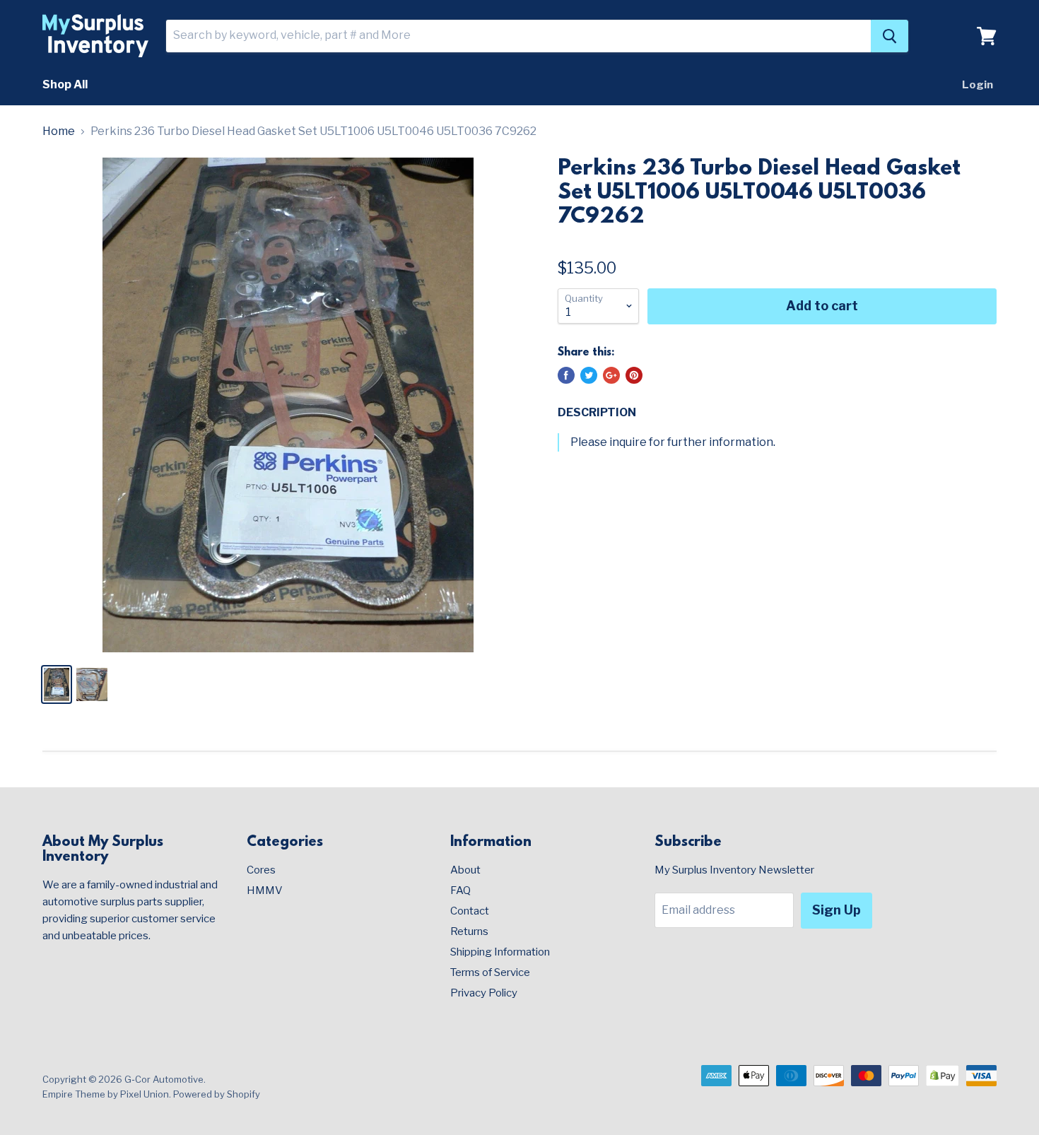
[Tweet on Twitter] (588, 375)
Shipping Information (500, 952)
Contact (469, 911)
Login (977, 84)
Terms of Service (490, 972)
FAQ (460, 890)
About (465, 870)
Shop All (65, 84)
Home (58, 131)
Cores (261, 870)
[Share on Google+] (611, 375)
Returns (469, 931)
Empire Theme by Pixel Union (105, 1094)
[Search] (889, 36)
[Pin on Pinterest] (634, 375)
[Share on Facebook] (566, 375)
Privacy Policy (483, 993)
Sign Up (836, 909)
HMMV (265, 890)
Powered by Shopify (216, 1094)
